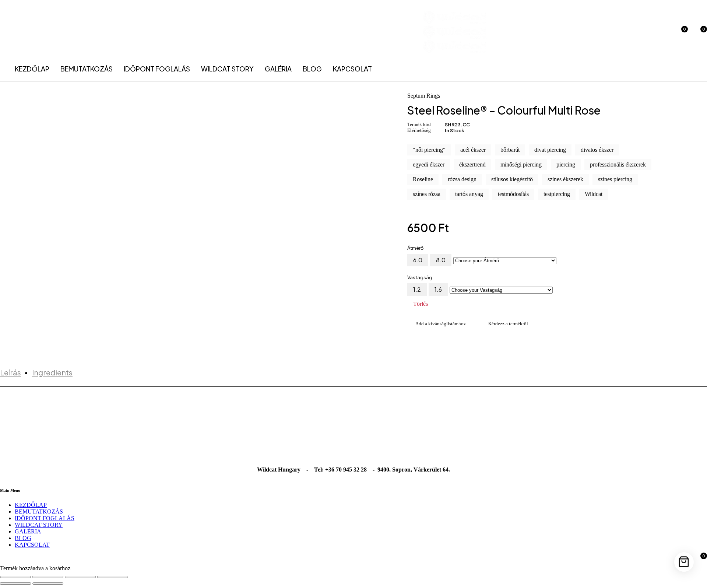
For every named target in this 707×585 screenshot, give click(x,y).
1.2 (417, 289)
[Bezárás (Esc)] (112, 577)
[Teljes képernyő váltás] (47, 577)
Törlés (420, 304)
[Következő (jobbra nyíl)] (47, 583)
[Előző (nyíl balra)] (15, 583)
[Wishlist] (436, 323)
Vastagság (419, 277)
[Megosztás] (80, 577)
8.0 (441, 260)
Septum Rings (423, 96)
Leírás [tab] (10, 372)
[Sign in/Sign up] (661, 32)
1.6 (438, 289)
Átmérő (415, 248)
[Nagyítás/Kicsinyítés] (15, 577)
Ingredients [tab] (52, 372)
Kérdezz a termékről (508, 323)
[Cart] (684, 562)
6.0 (417, 260)
